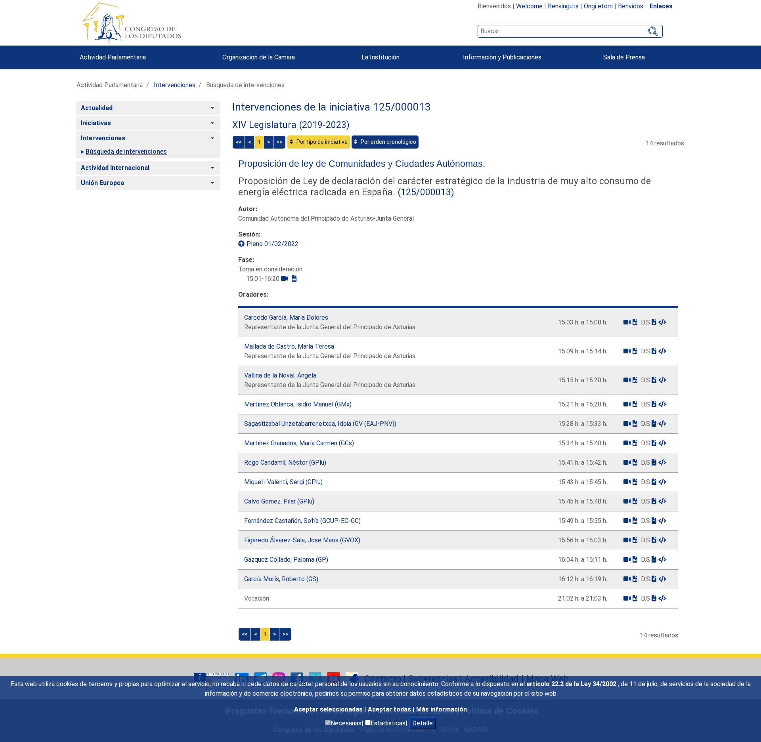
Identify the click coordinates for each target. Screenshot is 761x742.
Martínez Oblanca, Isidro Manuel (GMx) (298, 404)
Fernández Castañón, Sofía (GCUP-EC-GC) (302, 521)
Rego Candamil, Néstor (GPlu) (285, 462)
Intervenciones (174, 85)
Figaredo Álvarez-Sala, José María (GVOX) (302, 540)
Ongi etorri (598, 6)
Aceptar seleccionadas (329, 709)
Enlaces (661, 6)
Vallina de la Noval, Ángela (280, 375)
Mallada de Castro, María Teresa (289, 346)
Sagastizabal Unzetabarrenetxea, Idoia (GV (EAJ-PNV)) (320, 423)
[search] (570, 31)
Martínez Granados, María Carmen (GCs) (299, 443)
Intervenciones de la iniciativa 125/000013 (331, 107)
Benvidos (630, 6)
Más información (441, 709)
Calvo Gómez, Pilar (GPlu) (279, 501)
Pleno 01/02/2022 (272, 244)
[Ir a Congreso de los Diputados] (131, 23)
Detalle (422, 723)
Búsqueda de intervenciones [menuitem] (126, 151)
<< (238, 142)
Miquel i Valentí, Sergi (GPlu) (283, 482)
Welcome (529, 6)
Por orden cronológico (387, 142)
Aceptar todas (390, 709)
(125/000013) (424, 192)
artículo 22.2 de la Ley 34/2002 (572, 684)
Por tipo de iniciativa (321, 142)
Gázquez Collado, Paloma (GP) (286, 559)
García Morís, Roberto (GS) (281, 579)
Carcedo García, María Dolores (286, 317)
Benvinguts (563, 6)
